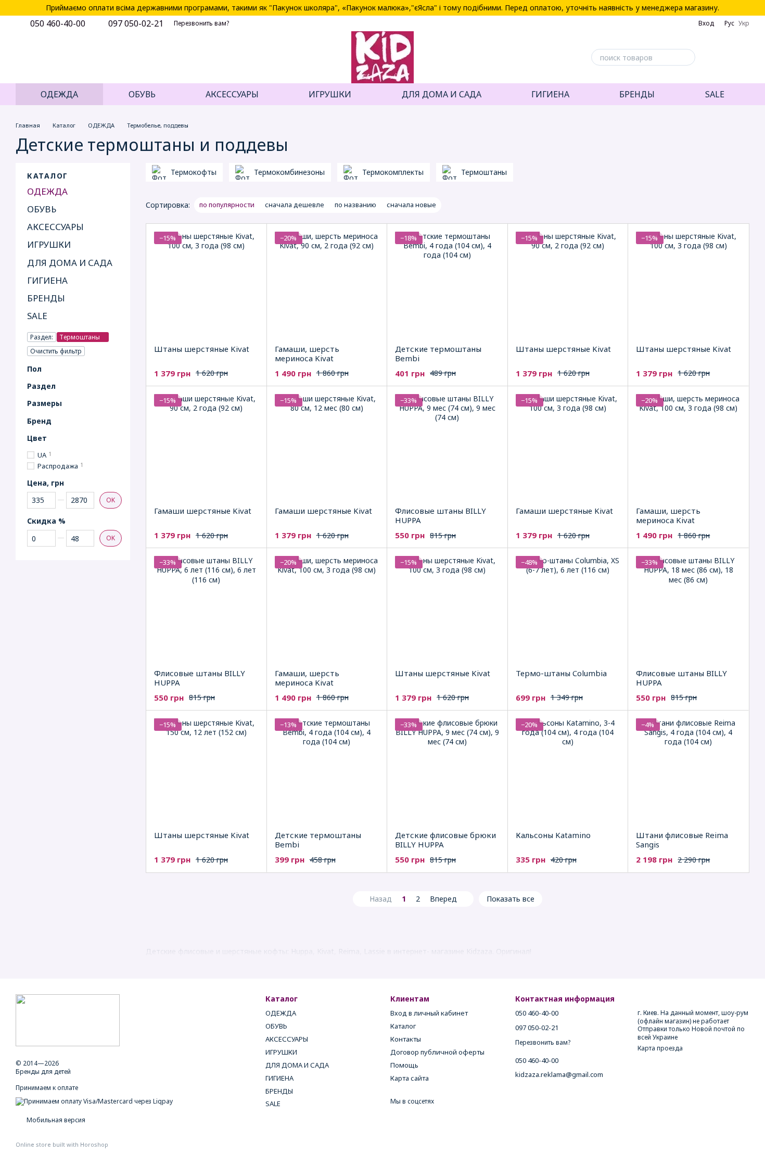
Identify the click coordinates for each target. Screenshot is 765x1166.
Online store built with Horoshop (62, 1144)
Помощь (404, 1065)
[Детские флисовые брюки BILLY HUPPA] (447, 770)
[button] (757, 8)
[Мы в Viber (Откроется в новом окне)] (70, 57)
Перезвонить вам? (201, 23)
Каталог (403, 1026)
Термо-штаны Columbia (561, 673)
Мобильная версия (55, 1120)
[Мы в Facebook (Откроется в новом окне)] (20, 57)
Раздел (41, 386)
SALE (714, 94)
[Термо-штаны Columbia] (568, 608)
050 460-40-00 (57, 23)
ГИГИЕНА (550, 94)
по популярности (226, 204)
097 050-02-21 (135, 23)
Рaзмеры (44, 403)
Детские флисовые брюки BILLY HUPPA (445, 840)
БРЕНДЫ (637, 94)
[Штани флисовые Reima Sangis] (688, 770)
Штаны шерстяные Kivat (201, 349)
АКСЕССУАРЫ (232, 94)
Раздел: (41, 337)
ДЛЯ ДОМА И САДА (441, 94)
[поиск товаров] (687, 57)
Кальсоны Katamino (553, 835)
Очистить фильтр (56, 351)
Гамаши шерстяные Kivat (202, 510)
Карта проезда (660, 1048)
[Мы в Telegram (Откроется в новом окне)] (57, 57)
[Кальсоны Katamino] (568, 770)
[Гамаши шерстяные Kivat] (206, 446)
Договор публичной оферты (437, 1052)
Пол (34, 369)
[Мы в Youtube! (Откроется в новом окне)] (32, 57)
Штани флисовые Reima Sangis (682, 840)
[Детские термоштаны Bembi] (447, 284)
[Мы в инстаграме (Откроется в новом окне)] (45, 57)
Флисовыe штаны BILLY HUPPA (440, 515)
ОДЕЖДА (59, 94)
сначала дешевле (294, 204)
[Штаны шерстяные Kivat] (206, 284)
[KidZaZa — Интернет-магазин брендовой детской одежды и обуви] (68, 1019)
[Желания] (714, 57)
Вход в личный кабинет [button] (429, 1013)
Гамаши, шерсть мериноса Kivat (307, 353)
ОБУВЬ (142, 94)
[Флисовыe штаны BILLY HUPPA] (447, 446)
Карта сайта (409, 1078)
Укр (743, 23)
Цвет (37, 438)
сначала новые (411, 204)
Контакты (405, 1039)
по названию (355, 204)
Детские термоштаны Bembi (438, 353)
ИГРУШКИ (330, 94)
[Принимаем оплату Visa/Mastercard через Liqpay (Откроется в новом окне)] (94, 1101)
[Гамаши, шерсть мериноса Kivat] (327, 284)
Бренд (39, 421)
